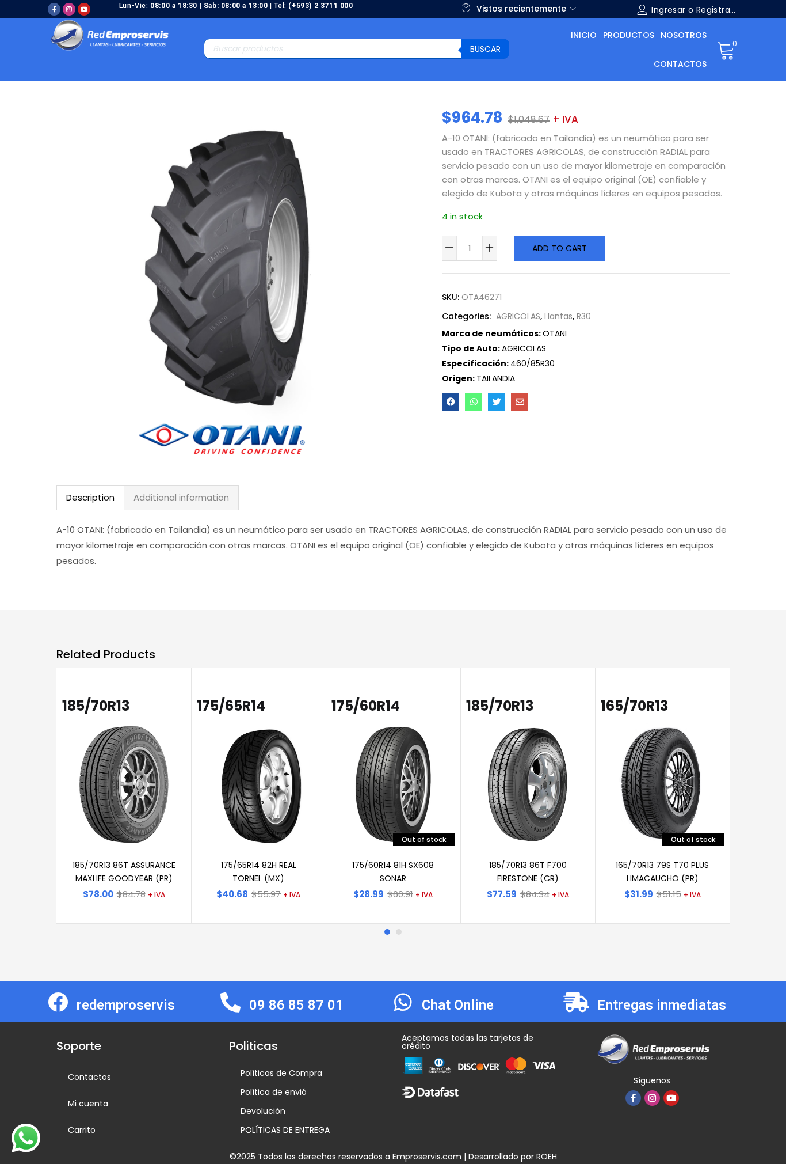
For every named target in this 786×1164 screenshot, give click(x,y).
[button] (725, 49)
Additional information (181, 497)
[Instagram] (69, 9)
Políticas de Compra (281, 1073)
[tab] (90, 497)
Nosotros (684, 35)
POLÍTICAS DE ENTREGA (285, 1130)
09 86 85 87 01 (296, 1005)
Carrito (82, 1130)
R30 (584, 316)
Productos (628, 35)
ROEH (546, 1156)
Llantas (558, 316)
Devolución (263, 1111)
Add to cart (559, 248)
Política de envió (274, 1092)
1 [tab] (387, 932)
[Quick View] (162, 704)
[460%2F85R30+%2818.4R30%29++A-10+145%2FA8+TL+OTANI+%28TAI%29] (496, 402)
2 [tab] (399, 932)
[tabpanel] (123, 796)
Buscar (485, 49)
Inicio (584, 35)
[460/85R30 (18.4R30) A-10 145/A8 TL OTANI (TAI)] (450, 402)
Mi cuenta (88, 1103)
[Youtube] (84, 9)
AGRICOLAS (518, 316)
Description (90, 497)
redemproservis (126, 1005)
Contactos (680, 64)
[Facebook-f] (54, 9)
